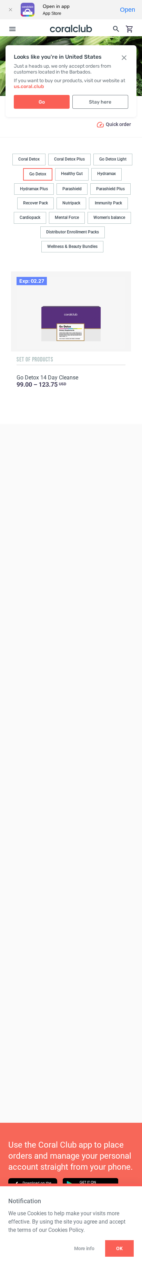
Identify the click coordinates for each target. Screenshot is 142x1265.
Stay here (100, 102)
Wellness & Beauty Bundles (72, 246)
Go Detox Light (112, 159)
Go (42, 102)
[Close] (10, 10)
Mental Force (67, 217)
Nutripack (71, 203)
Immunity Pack (108, 203)
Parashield (72, 188)
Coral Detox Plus (69, 159)
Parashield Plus (110, 188)
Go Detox (37, 174)
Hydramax (106, 173)
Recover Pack (35, 203)
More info (84, 1248)
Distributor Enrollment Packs (72, 232)
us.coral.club (29, 86)
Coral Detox (29, 159)
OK (119, 1248)
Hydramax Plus (34, 188)
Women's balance (109, 217)
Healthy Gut (72, 173)
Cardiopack (30, 217)
